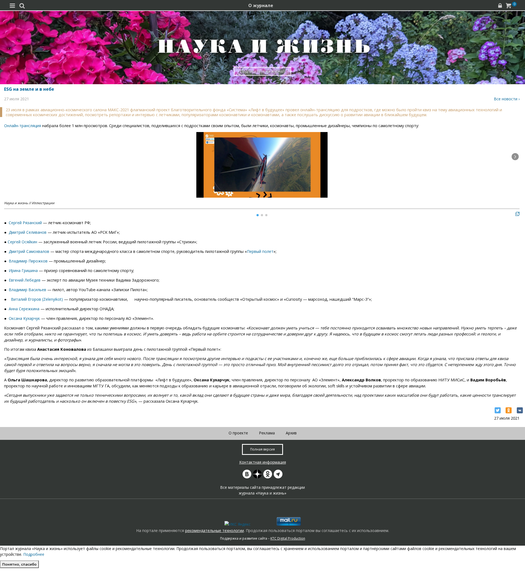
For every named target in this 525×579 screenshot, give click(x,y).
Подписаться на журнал (262, 71)
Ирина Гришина (23, 270)
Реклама (267, 432)
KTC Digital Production (287, 538)
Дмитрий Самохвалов (29, 251)
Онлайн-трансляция (22, 125)
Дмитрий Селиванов (27, 232)
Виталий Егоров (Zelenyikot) (37, 299)
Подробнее (33, 554)
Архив (291, 432)
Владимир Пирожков (28, 261)
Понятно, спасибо (19, 564)
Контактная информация (262, 462)
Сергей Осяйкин (22, 241)
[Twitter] (498, 410)
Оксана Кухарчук (24, 318)
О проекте (238, 432)
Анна (14, 308)
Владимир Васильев (27, 289)
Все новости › (507, 98)
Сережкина (29, 308)
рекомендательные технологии (214, 530)
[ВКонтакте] (520, 410)
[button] (515, 156)
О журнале (260, 5)
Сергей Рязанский (25, 222)
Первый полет (260, 251)
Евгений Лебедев (24, 280)
